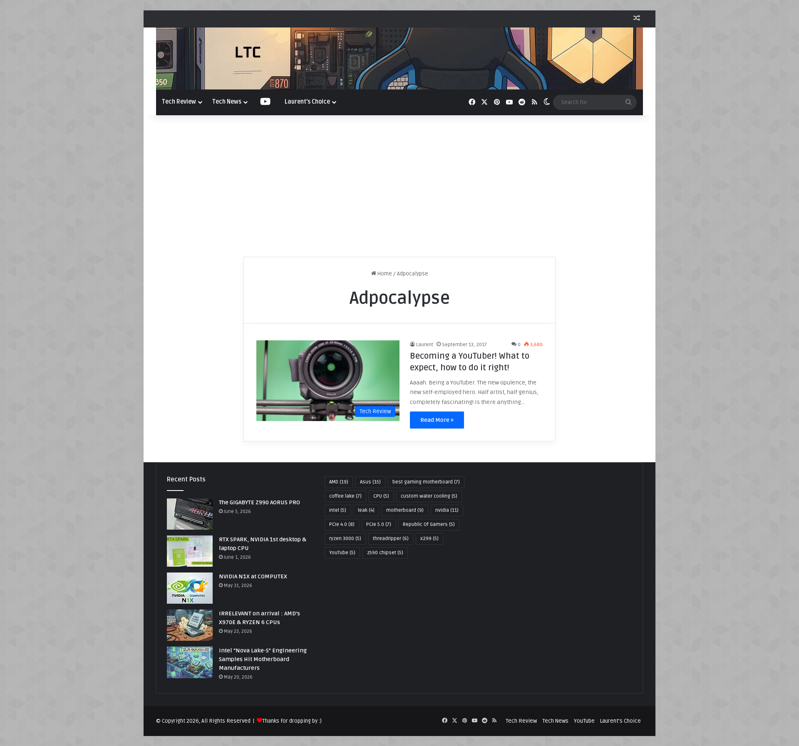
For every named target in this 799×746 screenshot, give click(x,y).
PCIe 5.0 (378, 524)
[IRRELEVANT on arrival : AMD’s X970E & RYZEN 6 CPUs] (190, 625)
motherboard (405, 510)
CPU (381, 496)
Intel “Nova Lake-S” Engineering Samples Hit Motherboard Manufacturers (263, 659)
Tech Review (179, 101)
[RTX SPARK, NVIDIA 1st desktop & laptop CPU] (190, 551)
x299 (429, 538)
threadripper (391, 538)
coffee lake (345, 496)
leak (366, 510)
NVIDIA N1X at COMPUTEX (253, 576)
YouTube (342, 553)
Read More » (437, 420)
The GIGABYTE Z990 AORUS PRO (259, 502)
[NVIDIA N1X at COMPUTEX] (190, 588)
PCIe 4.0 (342, 524)
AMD (338, 482)
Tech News (226, 101)
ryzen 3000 (345, 538)
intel (337, 510)
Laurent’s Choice (307, 101)
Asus (370, 482)
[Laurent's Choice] (399, 58)
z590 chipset (385, 553)
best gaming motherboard (426, 482)
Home (384, 273)
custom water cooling (429, 496)
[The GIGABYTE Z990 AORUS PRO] (190, 514)
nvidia (447, 510)
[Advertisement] (399, 186)
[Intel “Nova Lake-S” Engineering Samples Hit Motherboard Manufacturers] (190, 662)
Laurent (424, 345)
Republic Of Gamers (429, 524)
